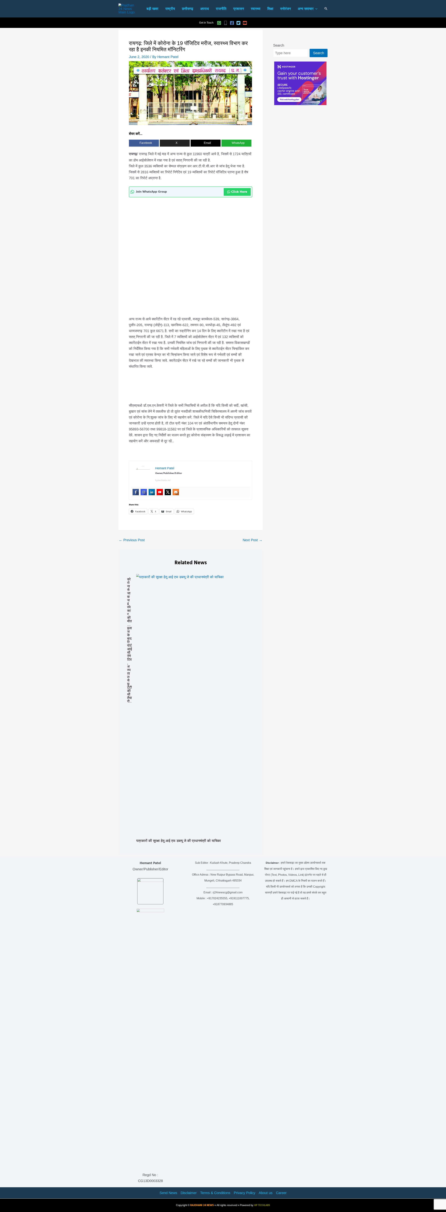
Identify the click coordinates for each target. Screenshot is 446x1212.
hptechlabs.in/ (163, 480)
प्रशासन (238, 9)
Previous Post (132, 540)
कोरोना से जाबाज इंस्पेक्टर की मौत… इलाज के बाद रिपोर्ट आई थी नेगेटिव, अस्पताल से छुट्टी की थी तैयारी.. (129, 640)
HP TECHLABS (262, 1205)
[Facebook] (232, 23)
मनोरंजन (285, 9)
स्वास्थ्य (255, 9)
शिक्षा (270, 9)
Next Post (252, 540)
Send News (168, 1193)
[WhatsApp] (219, 23)
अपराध (204, 9)
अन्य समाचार (306, 9)
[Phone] (225, 23)
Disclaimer (189, 1193)
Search (278, 45)
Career (281, 1193)
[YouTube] (245, 23)
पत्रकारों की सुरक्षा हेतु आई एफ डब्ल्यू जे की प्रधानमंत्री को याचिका (178, 841)
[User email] (176, 492)
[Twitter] (238, 23)
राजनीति (221, 9)
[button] (315, 9)
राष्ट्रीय (170, 9)
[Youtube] (160, 492)
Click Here (239, 192)
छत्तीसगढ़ (187, 9)
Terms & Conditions (215, 1193)
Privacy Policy (244, 1193)
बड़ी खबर (152, 9)
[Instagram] (144, 492)
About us (265, 1193)
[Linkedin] (152, 492)
